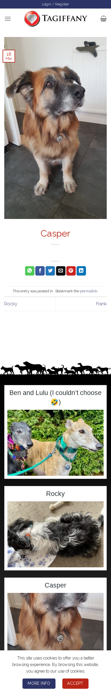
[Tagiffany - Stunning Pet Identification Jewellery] (55, 18)
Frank (101, 304)
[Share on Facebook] (40, 271)
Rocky (10, 304)
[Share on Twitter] (50, 271)
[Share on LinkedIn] (81, 271)
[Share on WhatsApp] (29, 271)
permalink (88, 291)
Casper (55, 585)
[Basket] (103, 18)
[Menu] (7, 19)
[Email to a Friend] (60, 271)
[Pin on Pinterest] (71, 271)
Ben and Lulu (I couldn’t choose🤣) (55, 397)
